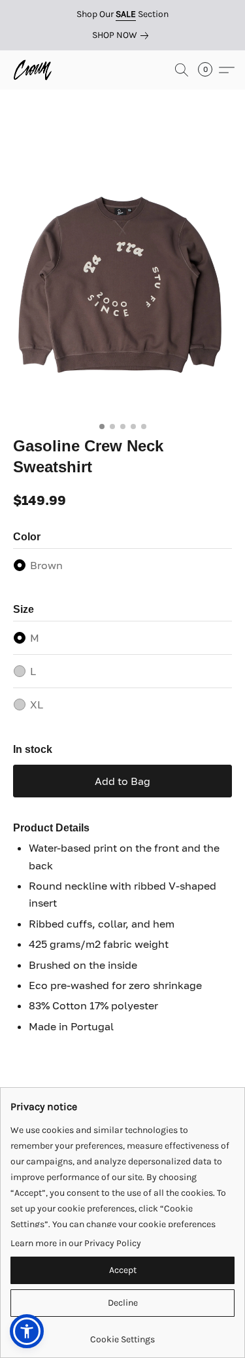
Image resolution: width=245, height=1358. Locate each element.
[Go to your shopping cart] (209, 70)
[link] (123, 35)
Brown (46, 565)
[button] (33, 70)
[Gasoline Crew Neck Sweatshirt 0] (122, 279)
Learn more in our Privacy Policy (75, 1243)
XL (36, 704)
